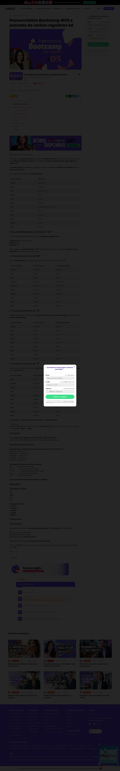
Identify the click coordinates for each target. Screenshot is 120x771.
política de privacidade (69, 400)
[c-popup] (74, 367)
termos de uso (49, 402)
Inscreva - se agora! (60, 397)
